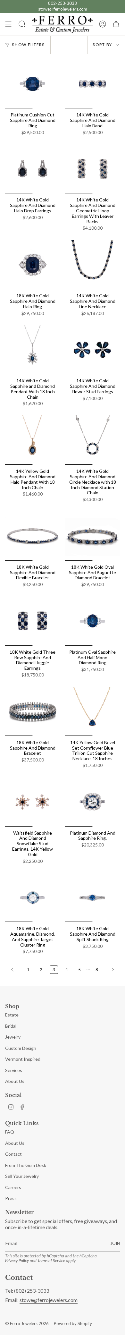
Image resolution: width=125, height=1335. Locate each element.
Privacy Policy (17, 1260)
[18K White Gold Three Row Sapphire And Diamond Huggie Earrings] (32, 621)
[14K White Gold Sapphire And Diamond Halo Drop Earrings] (32, 169)
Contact (13, 1154)
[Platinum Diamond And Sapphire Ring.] (92, 802)
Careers (13, 1187)
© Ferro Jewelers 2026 (27, 1323)
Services (13, 1070)
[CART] (116, 24)
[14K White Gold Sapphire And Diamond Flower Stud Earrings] (92, 349)
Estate (12, 1014)
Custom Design (20, 1048)
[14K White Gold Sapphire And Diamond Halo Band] (92, 84)
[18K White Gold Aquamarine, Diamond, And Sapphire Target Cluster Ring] (32, 897)
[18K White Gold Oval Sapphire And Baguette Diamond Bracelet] (92, 536)
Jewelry (13, 1037)
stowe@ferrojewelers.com (62, 9)
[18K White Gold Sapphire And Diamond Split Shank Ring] (92, 897)
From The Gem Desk (25, 1165)
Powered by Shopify (73, 1323)
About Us (14, 1081)
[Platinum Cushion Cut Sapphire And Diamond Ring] (32, 84)
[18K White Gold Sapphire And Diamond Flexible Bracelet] (32, 536)
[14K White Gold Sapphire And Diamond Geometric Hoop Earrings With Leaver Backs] (92, 169)
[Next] (110, 969)
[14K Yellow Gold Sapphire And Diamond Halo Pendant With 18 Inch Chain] (32, 440)
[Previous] (14, 969)
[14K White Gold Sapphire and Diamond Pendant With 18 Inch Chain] (32, 349)
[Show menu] (8, 24)
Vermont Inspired (22, 1059)
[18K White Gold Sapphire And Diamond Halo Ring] (32, 264)
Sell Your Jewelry (22, 1176)
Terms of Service (51, 1260)
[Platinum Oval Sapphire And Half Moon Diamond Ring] (92, 621)
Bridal (10, 1026)
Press (11, 1198)
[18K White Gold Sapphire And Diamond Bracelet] (32, 711)
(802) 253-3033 (31, 1291)
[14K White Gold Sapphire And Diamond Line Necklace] (92, 264)
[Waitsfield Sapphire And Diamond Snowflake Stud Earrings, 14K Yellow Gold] (32, 802)
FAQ (9, 1132)
